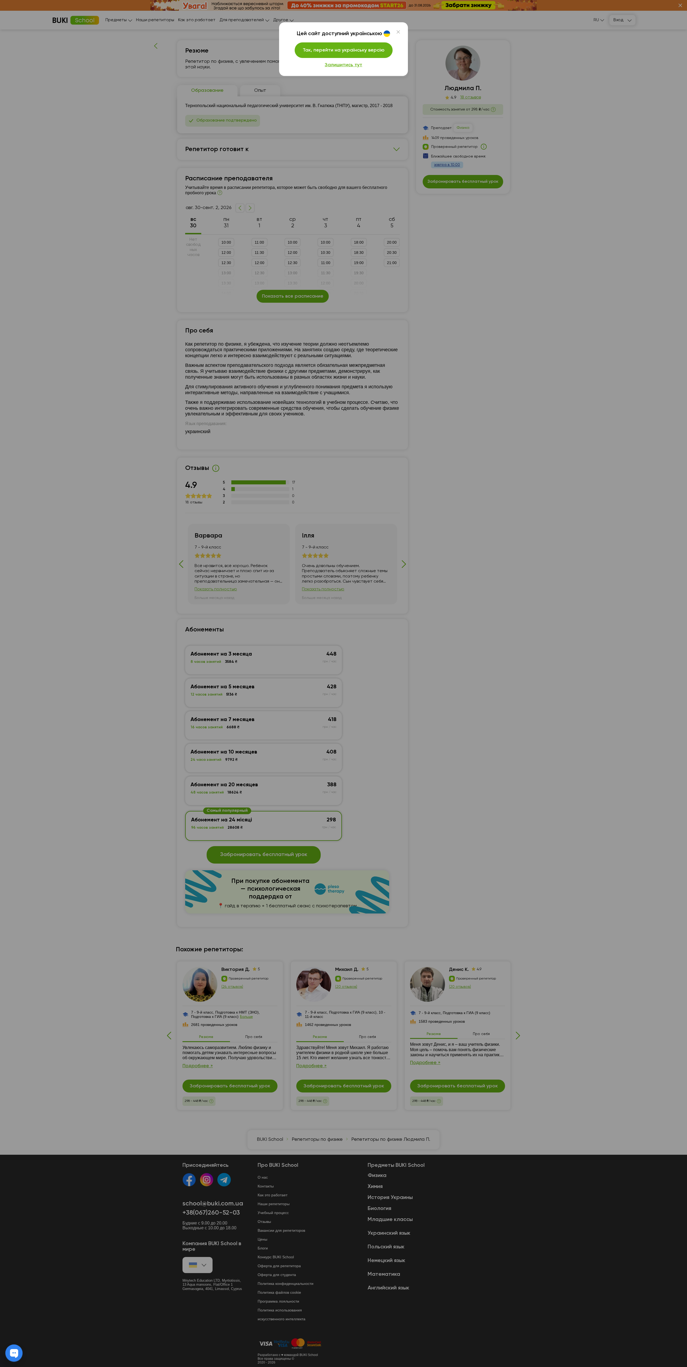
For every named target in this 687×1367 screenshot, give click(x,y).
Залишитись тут (343, 65)
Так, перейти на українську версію (344, 50)
